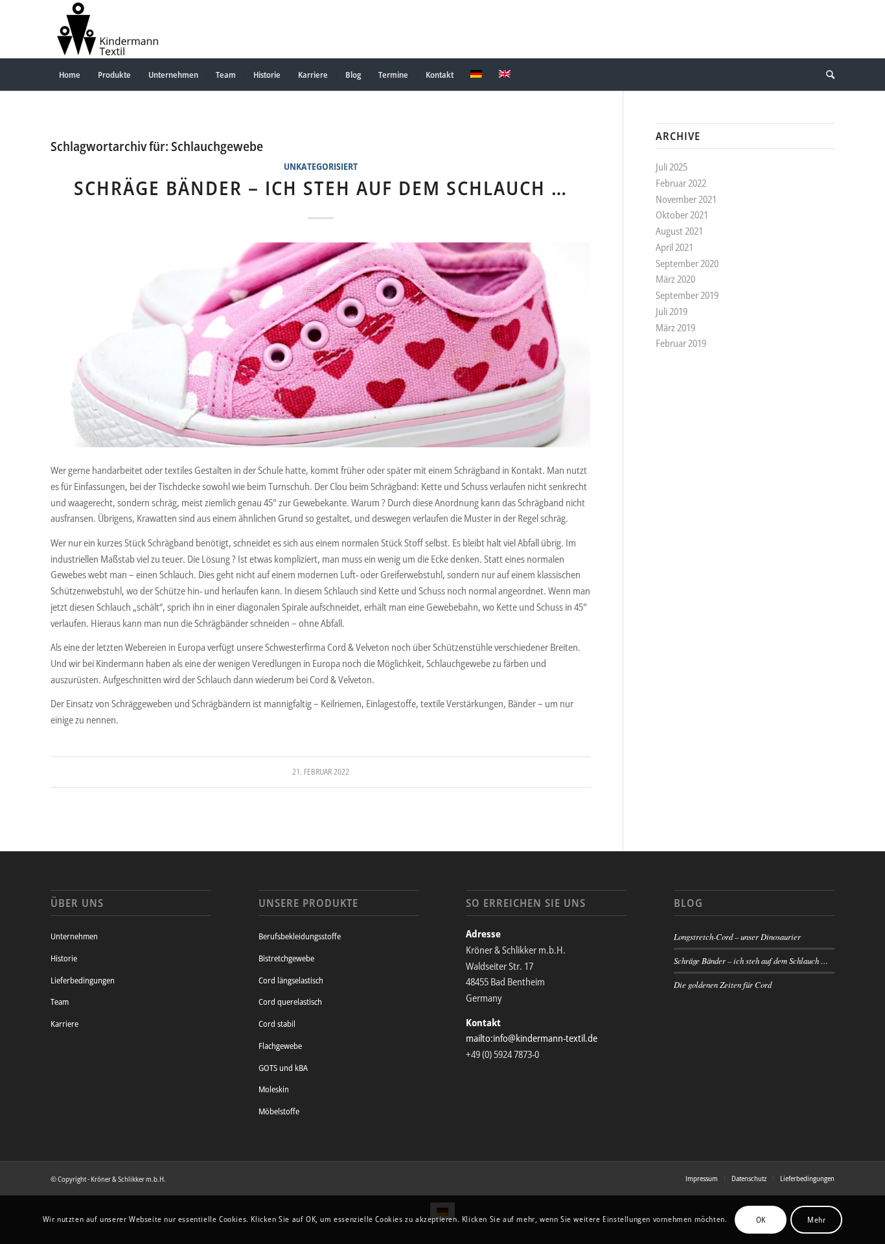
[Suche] (826, 74)
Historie (64, 958)
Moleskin (274, 1089)
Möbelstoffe (279, 1111)
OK (761, 1219)
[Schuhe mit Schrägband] (320, 345)
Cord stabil (277, 1023)
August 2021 (679, 230)
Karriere (64, 1023)
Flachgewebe (280, 1045)
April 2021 (674, 247)
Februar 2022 (681, 182)
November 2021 (686, 199)
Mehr (816, 1219)
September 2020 (687, 263)
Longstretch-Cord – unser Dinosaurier (737, 936)
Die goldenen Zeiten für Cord (723, 984)
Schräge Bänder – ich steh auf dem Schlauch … (321, 187)
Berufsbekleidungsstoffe (300, 936)
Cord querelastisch (290, 1001)
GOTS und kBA (283, 1068)
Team (60, 1001)
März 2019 (675, 327)
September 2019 (687, 294)
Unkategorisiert (321, 166)
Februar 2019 (681, 342)
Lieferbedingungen (83, 980)
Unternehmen (74, 936)
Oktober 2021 (682, 214)
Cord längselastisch (291, 980)
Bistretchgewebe (286, 958)
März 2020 (675, 278)
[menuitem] (70, 74)
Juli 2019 (671, 311)
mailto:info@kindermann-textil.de (531, 1037)
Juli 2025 (671, 166)
